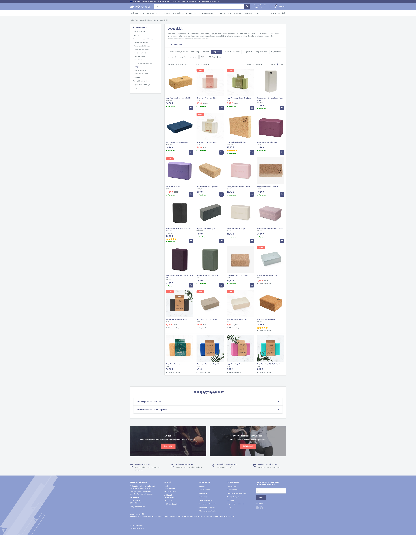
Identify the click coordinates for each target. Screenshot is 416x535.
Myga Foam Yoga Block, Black (176, 319)
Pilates (203, 57)
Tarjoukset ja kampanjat (243, 13)
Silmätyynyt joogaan (216, 57)
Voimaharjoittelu (140, 56)
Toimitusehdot (204, 490)
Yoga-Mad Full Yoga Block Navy (177, 142)
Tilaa (260, 497)
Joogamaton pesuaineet (232, 52)
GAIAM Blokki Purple (173, 187)
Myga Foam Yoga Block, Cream (207, 142)
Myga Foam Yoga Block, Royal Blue (209, 364)
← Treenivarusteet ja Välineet (178, 52)
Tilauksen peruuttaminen (208, 511)
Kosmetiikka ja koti (206, 13)
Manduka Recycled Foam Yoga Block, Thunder (179, 229)
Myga (198, 100)
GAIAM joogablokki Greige (236, 228)
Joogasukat (172, 57)
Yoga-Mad (169, 100)
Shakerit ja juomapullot (142, 42)
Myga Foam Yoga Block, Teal (267, 275)
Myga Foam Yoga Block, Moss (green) (239, 98)
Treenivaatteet (152, 13)
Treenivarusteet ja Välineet (174, 13)
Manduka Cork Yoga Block (266, 319)
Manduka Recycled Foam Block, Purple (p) (179, 276)
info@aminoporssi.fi (165, 1)
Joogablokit (216, 52)
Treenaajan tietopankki (207, 504)
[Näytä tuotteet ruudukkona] (278, 64)
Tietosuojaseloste (205, 500)
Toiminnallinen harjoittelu (143, 63)
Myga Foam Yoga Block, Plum (237, 364)
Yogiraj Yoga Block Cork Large (237, 275)
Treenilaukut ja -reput (141, 49)
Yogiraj (259, 189)
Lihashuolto (138, 60)
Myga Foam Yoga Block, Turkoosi (268, 364)
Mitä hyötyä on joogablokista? (149, 401)
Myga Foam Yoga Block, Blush (207, 98)
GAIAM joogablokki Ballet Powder (238, 187)
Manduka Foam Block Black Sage (208, 275)
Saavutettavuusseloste (207, 507)
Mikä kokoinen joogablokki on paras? (152, 409)
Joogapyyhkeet (276, 52)
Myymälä (177, 1)
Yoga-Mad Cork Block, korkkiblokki (178, 98)
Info (272, 13)
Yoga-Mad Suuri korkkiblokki (237, 142)
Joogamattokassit (261, 52)
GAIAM (259, 145)
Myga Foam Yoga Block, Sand (237, 319)
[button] (232, 150)
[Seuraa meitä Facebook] (257, 507)
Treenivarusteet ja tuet (142, 46)
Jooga (156, 20)
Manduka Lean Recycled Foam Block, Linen (270, 99)
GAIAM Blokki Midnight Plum (267, 142)
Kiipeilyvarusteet (140, 70)
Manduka (260, 103)
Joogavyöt (193, 57)
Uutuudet (193, 13)
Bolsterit (206, 52)
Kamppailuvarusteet (141, 74)
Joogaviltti (183, 57)
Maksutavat (203, 493)
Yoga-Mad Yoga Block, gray (206, 228)
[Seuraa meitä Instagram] (261, 507)
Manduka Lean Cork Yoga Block (207, 187)
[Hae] (247, 6)
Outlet (257, 13)
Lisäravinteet (136, 13)
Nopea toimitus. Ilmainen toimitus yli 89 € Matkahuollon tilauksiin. (201, 1)
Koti (131, 20)
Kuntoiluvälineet (140, 53)
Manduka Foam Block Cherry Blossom (270, 228)
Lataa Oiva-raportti (137, 514)
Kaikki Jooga (195, 52)
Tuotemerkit (224, 13)
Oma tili (257, 7)
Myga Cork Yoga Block (173, 364)
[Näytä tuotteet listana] (282, 64)
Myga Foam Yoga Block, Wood (207, 319)
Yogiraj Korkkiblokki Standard (267, 187)
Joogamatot (248, 52)
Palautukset (203, 497)
